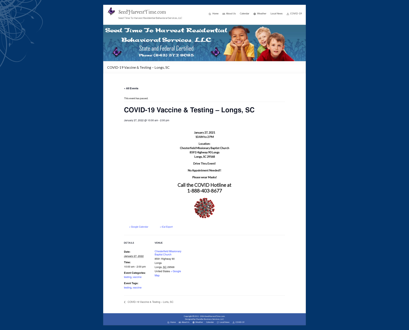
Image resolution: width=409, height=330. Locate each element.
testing (127, 277)
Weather (261, 13)
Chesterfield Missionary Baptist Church (168, 252)
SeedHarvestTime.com (142, 12)
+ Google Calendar (138, 226)
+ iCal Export (166, 226)
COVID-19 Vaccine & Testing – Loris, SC (150, 302)
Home (215, 13)
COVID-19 (296, 13)
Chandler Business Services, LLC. (210, 319)
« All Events (131, 88)
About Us (231, 13)
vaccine (137, 277)
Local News (276, 13)
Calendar (244, 13)
